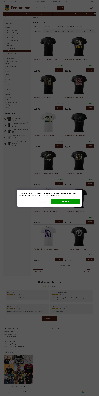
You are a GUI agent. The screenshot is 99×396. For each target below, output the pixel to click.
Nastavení (42, 201)
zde (60, 195)
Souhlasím (65, 201)
